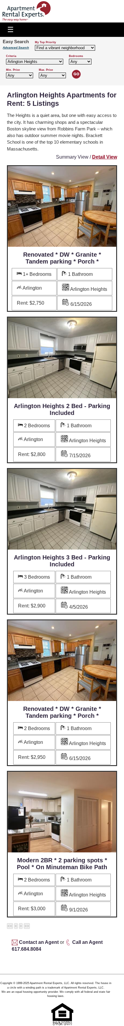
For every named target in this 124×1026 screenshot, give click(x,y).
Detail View (104, 157)
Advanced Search (16, 47)
